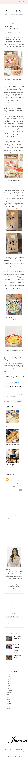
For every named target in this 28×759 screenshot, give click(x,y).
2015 (8, 703)
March (9, 688)
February (10, 690)
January (10, 692)
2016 (8, 701)
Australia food (7, 396)
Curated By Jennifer (16, 488)
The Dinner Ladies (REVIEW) (14, 687)
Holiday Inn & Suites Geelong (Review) (17, 637)
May (9, 685)
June (9, 683)
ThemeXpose (15, 751)
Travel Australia (9, 620)
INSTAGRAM (16, 380)
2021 (8, 678)
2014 (8, 705)
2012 (8, 708)
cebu (17, 616)
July (9, 681)
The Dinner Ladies (9, 36)
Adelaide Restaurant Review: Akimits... (12, 445)
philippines (16, 618)
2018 (8, 697)
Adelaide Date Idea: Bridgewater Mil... (10, 465)
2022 (8, 676)
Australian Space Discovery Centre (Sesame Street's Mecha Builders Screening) (16, 647)
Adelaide (13, 616)
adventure (12, 623)
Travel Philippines (18, 620)
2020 (8, 694)
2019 (8, 696)
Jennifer (13, 478)
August (9, 679)
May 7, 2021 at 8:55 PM (15, 480)
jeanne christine (12, 32)
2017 (8, 699)
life (7, 623)
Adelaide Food (13, 23)
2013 (8, 706)
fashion (7, 616)
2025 (8, 674)
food (11, 396)
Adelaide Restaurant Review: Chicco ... (12, 425)
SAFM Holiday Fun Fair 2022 (17, 656)
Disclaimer (10, 756)
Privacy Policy (17, 756)
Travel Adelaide (9, 618)
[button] (5, 2)
